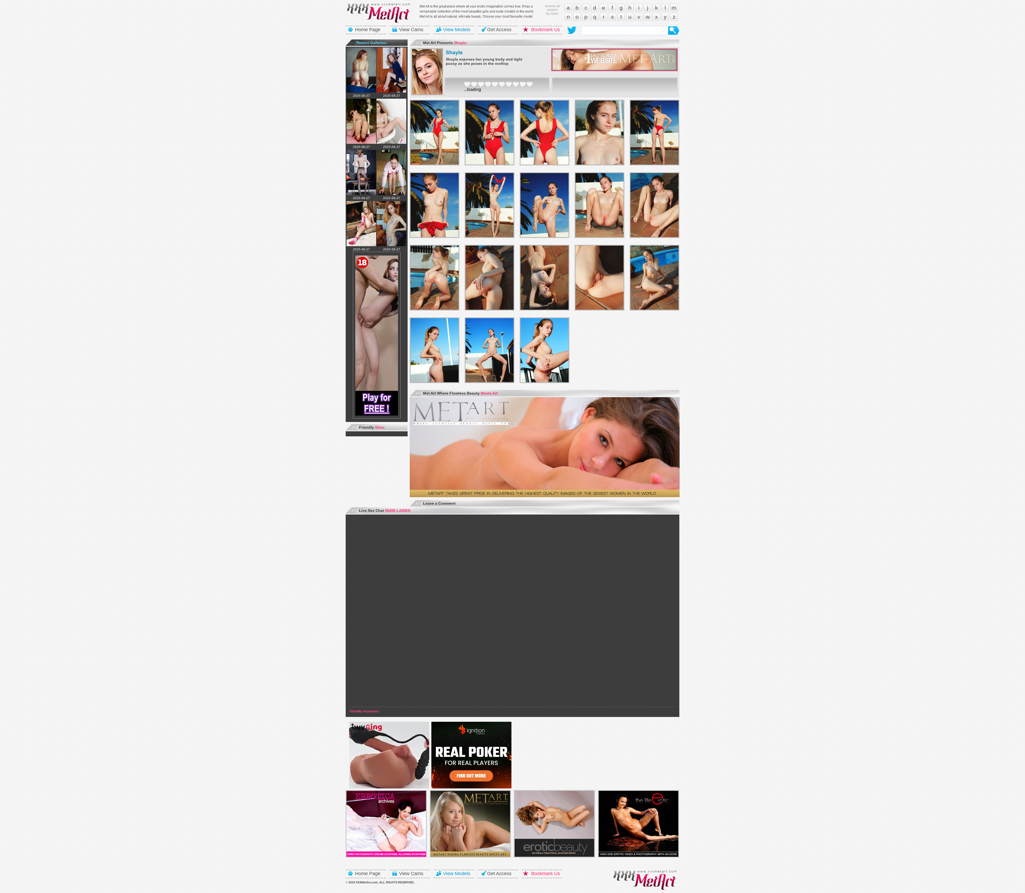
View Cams (411, 29)
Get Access (499, 29)
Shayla (454, 52)
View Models (456, 29)
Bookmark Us (545, 29)
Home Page (367, 29)
